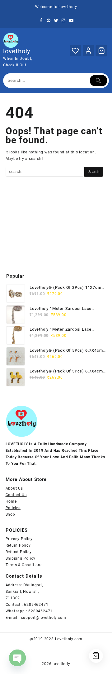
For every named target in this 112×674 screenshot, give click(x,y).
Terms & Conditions (24, 565)
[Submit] (98, 80)
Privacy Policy (19, 539)
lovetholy (16, 51)
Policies (13, 508)
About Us (14, 488)
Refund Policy (19, 552)
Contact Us (16, 495)
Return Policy (18, 545)
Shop (10, 514)
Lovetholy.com (68, 639)
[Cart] (101, 50)
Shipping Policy (20, 558)
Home (12, 501)
